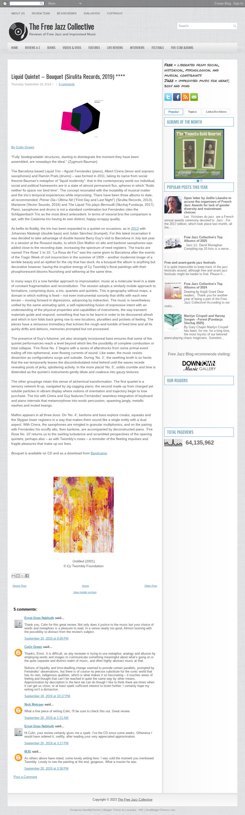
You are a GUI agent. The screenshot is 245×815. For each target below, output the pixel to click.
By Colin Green (22, 147)
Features (94, 47)
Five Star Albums (182, 47)
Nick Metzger (34, 704)
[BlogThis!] (18, 575)
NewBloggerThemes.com (160, 810)
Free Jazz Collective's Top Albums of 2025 (203, 239)
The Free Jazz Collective (61, 26)
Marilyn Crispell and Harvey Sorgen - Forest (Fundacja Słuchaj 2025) (204, 319)
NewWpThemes (92, 810)
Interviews (137, 47)
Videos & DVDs (72, 47)
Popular (173, 112)
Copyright (115, 13)
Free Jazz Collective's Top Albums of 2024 (203, 285)
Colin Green (33, 647)
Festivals (158, 47)
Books (51, 47)
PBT (141, 810)
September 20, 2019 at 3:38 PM (46, 768)
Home (14, 47)
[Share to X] (22, 575)
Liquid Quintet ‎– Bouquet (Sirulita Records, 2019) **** (68, 76)
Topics (192, 112)
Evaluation (92, 13)
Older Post (151, 585)
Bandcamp (99, 453)
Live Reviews (115, 47)
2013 (135, 228)
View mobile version (84, 592)
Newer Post (19, 585)
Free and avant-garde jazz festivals (190, 262)
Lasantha (130, 810)
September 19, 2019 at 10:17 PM (47, 696)
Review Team (41, 13)
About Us (18, 13)
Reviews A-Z (32, 47)
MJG (27, 751)
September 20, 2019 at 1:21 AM (46, 718)
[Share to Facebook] (27, 575)
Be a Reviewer (67, 13)
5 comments (67, 84)
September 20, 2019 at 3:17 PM (46, 743)
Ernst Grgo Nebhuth (39, 618)
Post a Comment (25, 777)
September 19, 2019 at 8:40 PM (46, 638)
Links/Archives (216, 112)
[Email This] (13, 575)
